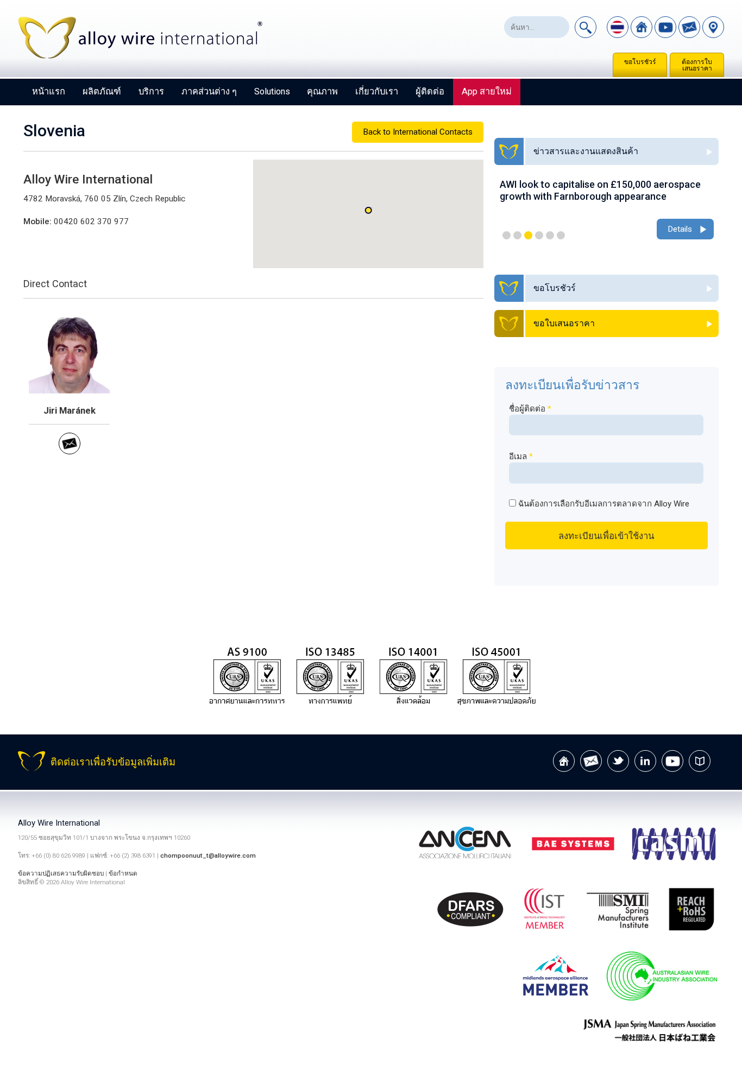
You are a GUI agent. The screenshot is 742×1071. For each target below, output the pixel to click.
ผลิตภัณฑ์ (102, 91)
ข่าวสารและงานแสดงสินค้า (585, 151)
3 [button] (528, 235)
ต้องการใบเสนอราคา (697, 65)
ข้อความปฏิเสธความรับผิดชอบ (61, 873)
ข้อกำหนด (123, 873)
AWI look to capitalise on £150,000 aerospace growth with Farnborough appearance (600, 190)
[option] (606, 210)
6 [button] (561, 235)
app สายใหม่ (487, 91)
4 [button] (539, 235)
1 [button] (506, 235)
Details (680, 229)
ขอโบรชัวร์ (640, 62)
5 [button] (550, 235)
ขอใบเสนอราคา (564, 323)
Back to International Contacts (418, 132)
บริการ (151, 91)
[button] (368, 210)
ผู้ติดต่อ (430, 91)
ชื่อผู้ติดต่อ (530, 409)
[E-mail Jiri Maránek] (69, 452)
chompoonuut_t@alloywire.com (208, 855)
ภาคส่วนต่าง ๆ (209, 91)
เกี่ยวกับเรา (376, 91)
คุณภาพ (322, 91)
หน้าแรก (48, 91)
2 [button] (517, 235)
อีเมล (521, 456)
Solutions (272, 91)
